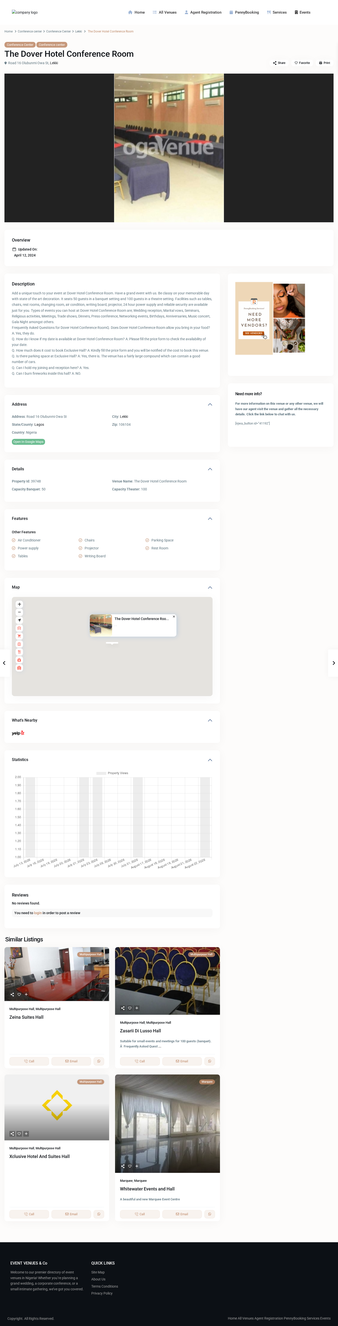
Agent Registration (205, 12)
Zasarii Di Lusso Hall (140, 1030)
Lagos (39, 424)
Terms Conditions (104, 1286)
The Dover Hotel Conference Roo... (142, 619)
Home (140, 12)
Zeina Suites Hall (26, 1017)
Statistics (20, 759)
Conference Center (58, 31)
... (159, 1046)
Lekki (78, 31)
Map (16, 587)
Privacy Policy (102, 1293)
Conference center (30, 31)
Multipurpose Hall (21, 1009)
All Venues (168, 12)
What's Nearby (24, 720)
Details (18, 469)
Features (20, 518)
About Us (98, 1279)
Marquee (126, 1181)
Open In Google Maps (28, 442)
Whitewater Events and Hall (147, 1188)
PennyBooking (247, 12)
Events (305, 12)
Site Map (98, 1272)
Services (280, 12)
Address (19, 404)
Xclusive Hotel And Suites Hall (39, 1156)
